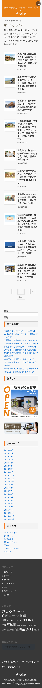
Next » (21, 297)
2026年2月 (9, 469)
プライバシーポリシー (29, 662)
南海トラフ (19, 620)
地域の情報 (8, 539)
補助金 (20, 629)
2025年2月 (9, 507)
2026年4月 (9, 463)
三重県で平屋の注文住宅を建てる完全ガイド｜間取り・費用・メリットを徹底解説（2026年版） (27, 270)
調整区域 (36, 630)
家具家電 (23, 625)
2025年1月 (8, 510)
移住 (8, 630)
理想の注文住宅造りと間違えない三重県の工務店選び (21, 680)
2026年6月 (9, 456)
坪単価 (11, 624)
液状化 (36, 625)
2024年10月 (9, 519)
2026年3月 (9, 466)
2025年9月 (9, 485)
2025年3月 (9, 503)
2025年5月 (9, 497)
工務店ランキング (11, 548)
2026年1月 (8, 472)
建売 (32, 625)
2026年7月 (9, 453)
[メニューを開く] (38, 3)
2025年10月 (9, 481)
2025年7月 (9, 491)
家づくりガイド (10, 542)
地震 (4, 625)
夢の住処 (21, 13)
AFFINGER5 (22, 685)
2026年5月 (9, 460)
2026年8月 (9, 450)
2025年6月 (9, 494)
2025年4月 (9, 500)
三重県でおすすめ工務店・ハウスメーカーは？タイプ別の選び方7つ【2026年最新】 (27, 177)
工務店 (7, 545)
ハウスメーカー (10, 533)
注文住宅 (8, 551)
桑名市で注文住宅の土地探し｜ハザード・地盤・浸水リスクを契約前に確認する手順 (27, 83)
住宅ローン (8, 536)
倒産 (23, 616)
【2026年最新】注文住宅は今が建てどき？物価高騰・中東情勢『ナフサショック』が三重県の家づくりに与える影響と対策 (28, 130)
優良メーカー (8, 620)
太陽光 (18, 625)
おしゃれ (9, 611)
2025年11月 (9, 478)
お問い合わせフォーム (11, 667)
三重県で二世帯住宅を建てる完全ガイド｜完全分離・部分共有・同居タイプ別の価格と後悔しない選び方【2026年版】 (21, 343)
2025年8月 (9, 488)
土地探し (29, 620)
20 (33, 291)
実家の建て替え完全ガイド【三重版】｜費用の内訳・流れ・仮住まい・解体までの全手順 (27, 59)
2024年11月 (9, 516)
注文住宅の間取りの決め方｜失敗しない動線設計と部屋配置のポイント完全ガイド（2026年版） (27, 247)
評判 (29, 629)
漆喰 (4, 629)
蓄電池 (12, 630)
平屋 (28, 625)
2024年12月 (9, 513)
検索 (6, 311)
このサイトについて (10, 662)
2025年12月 (9, 475)
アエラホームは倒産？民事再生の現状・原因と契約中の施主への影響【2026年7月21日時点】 (21, 353)
